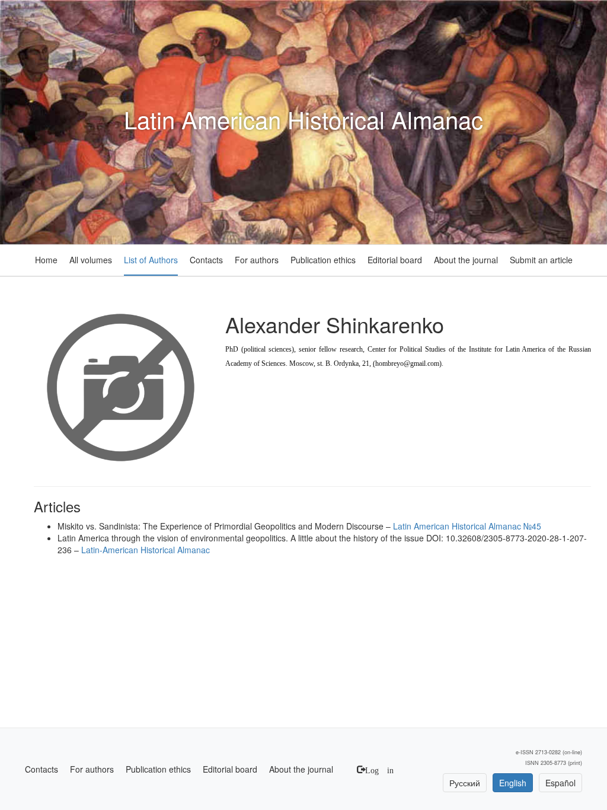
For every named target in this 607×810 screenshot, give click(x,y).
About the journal (466, 260)
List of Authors (151, 260)
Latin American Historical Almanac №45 (467, 526)
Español (560, 783)
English (512, 783)
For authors (257, 260)
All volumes (90, 260)
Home (46, 260)
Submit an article (541, 260)
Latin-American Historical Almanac (145, 550)
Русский (464, 783)
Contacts (206, 260)
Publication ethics (323, 260)
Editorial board (395, 260)
